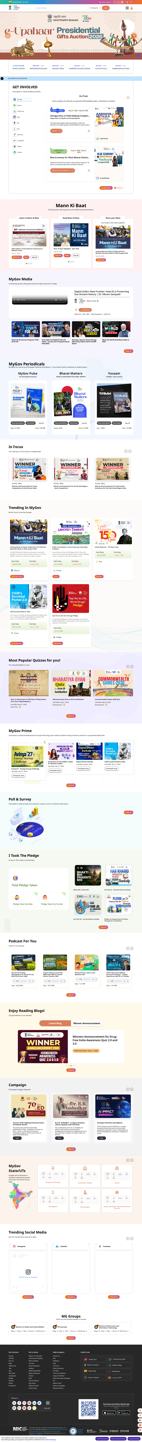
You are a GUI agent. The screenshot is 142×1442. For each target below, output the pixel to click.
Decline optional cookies (118, 1439)
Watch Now (17, 257)
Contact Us (56, 1356)
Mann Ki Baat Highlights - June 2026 (113, 78)
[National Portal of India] (114, 1431)
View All (119, 188)
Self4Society (116, 1371)
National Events (34, 1385)
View (17, 1138)
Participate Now (16, 643)
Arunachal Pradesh (85, 1182)
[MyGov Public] (24, 1408)
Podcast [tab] (19, 152)
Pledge (11, 1378)
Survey (56, 576)
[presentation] (8, 36)
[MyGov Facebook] (19, 1403)
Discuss (11, 1361)
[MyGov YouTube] (29, 1403)
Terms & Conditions (59, 1373)
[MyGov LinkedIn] (34, 1403)
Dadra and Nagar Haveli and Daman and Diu (117, 1207)
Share (88, 131)
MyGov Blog (92, 1371)
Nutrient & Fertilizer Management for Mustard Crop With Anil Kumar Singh (72, 974)
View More (107, 188)
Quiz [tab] (18, 129)
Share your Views (17, 576)
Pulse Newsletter (34, 1365)
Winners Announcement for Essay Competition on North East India (107, 487)
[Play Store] (123, 1413)
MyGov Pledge (117, 1365)
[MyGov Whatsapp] (14, 1408)
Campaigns (12, 1375)
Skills (30, 1378)
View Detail (101, 260)
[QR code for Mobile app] (88, 1409)
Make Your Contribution (61, 170)
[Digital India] (103, 1431)
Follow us (131, 2)
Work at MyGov (33, 1361)
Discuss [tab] (19, 105)
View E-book (30, 423)
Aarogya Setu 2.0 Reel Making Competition (70, 116)
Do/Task (11, 1358)
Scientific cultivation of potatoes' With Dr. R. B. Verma (40, 973)
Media (11, 1383)
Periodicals (12, 1385)
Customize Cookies (102, 1439)
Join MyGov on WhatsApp (90, 78)
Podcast (11, 1380)
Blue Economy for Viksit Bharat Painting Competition (70, 157)
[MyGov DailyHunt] (19, 1408)
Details (54, 131)
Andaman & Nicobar (52, 1182)
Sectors (31, 1375)
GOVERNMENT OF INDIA (20, 2)
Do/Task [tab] (19, 99)
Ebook (86, 255)
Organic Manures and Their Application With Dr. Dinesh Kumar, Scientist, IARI (102, 974)
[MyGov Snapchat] (34, 1408)
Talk (10, 1368)
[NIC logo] (20, 1429)
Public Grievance (58, 1368)
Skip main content (105, 2)
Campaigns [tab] (20, 140)
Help (54, 1363)
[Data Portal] (124, 1431)
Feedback (56, 1361)
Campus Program (93, 1377)
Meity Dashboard (34, 1373)
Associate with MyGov (36, 1358)
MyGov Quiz (93, 1359)
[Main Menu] (127, 8)
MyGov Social (57, 1383)
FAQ (54, 1358)
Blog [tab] (18, 117)
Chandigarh (53, 1206)
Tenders (31, 1368)
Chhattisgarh (85, 1207)
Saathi (119, 1377)
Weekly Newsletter (35, 1370)
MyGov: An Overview (35, 1356)
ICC (54, 1380)
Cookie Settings (50, 1440)
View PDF (77, 255)
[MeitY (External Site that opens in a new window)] (91, 1431)
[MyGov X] (14, 1403)
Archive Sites (33, 1388)
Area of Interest (34, 1380)
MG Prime (12, 1373)
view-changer (128, 98)
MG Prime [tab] (20, 135)
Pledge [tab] (19, 146)
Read (26, 257)
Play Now (99, 576)
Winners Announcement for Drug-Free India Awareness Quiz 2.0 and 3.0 (69, 488)
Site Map (56, 1370)
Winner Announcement (86, 1023)
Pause (139, 56)
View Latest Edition (18, 423)
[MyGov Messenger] (39, 1403)
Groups (11, 1356)
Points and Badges (59, 1385)
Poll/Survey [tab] (20, 111)
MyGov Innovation (93, 1365)
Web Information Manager (61, 1378)
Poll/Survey (12, 1365)
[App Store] (109, 1413)
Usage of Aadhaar (59, 1375)
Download (86, 310)
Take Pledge (58, 643)
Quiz (10, 1370)
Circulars (31, 1363)
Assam (117, 1182)
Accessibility (127, 2)
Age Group (32, 1383)
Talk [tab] (18, 123)
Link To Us (56, 1365)
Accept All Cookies (134, 1439)
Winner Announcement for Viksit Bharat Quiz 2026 (29, 487)
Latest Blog (55, 1023)
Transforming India (119, 1359)
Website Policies (58, 1388)
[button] (26, 263)
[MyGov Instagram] (24, 1403)
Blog (10, 1363)
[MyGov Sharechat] (29, 1408)
